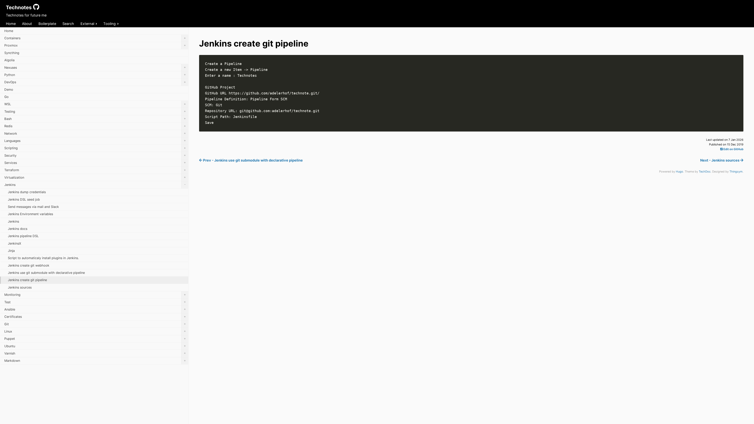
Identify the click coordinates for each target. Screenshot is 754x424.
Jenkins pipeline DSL (23, 236)
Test (95, 302)
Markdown (95, 360)
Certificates (95, 316)
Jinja (11, 251)
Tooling (109, 24)
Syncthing (11, 53)
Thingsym (736, 171)
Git (95, 324)
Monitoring (95, 294)
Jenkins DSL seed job (24, 199)
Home (11, 24)
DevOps (95, 82)
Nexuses (95, 67)
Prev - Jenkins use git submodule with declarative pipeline (252, 160)
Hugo (679, 171)
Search (68, 24)
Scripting (95, 148)
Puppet (95, 338)
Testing (95, 111)
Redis (95, 126)
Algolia (9, 60)
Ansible (95, 309)
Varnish (95, 353)
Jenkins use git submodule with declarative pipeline (46, 273)
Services (95, 162)
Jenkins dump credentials (27, 192)
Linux (95, 331)
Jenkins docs (17, 229)
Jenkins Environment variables (30, 214)
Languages (95, 140)
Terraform (95, 170)
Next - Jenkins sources (720, 160)
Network (95, 133)
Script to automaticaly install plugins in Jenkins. (43, 258)
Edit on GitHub (733, 149)
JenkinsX (14, 243)
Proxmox (95, 45)
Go (6, 97)
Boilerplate (47, 24)
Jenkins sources (20, 287)
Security (95, 155)
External (87, 24)
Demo (8, 89)
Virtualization (95, 177)
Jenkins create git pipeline (27, 280)
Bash (95, 118)
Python (95, 74)
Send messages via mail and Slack (33, 207)
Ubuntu (95, 346)
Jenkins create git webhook (28, 265)
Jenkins (95, 184)
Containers (95, 38)
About (27, 24)
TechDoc (705, 171)
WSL (95, 104)
